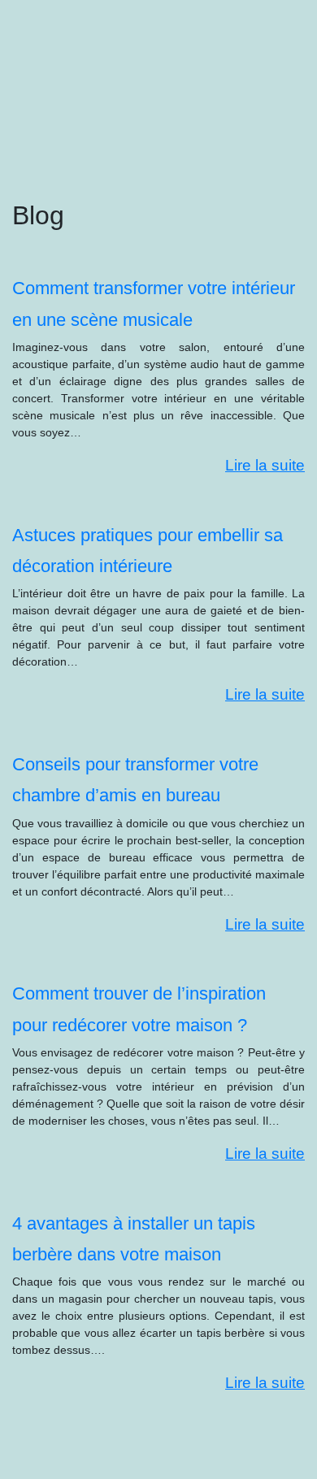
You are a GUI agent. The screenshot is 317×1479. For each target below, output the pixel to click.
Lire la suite (265, 465)
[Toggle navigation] (35, 39)
